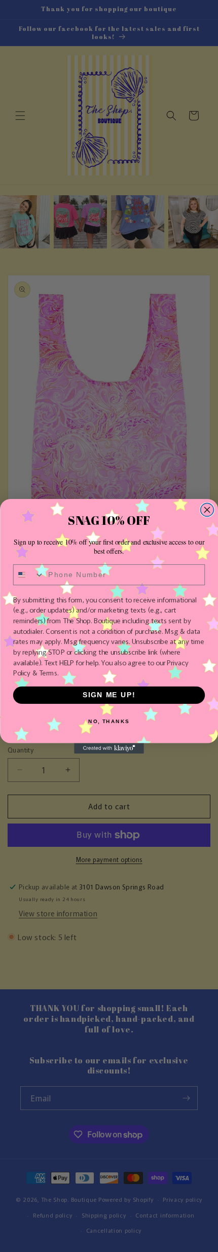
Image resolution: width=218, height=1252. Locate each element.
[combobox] (29, 574)
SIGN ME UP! (109, 695)
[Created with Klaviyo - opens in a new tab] (109, 748)
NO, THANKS (109, 721)
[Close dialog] (207, 509)
